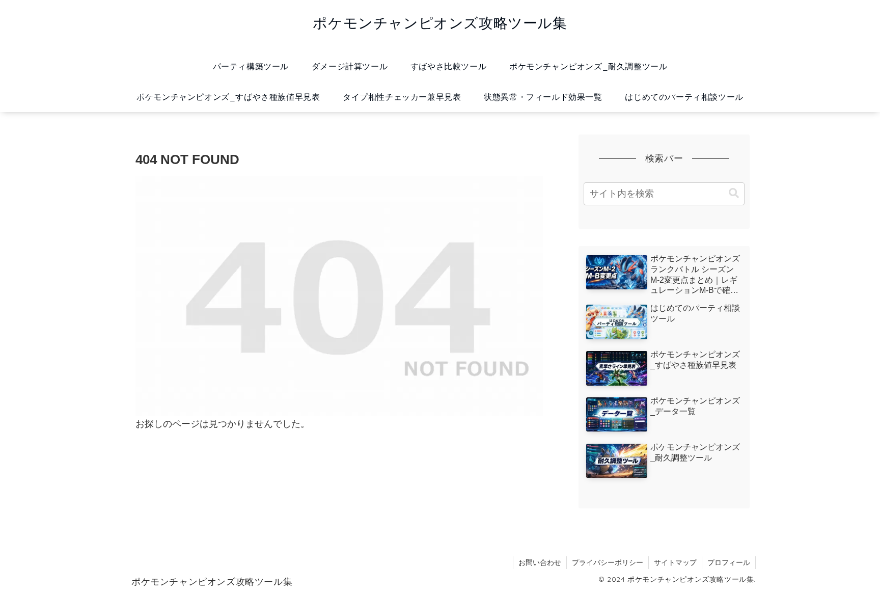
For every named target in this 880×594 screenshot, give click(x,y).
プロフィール (728, 562)
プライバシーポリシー (607, 562)
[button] (734, 193)
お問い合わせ (539, 562)
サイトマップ (675, 562)
